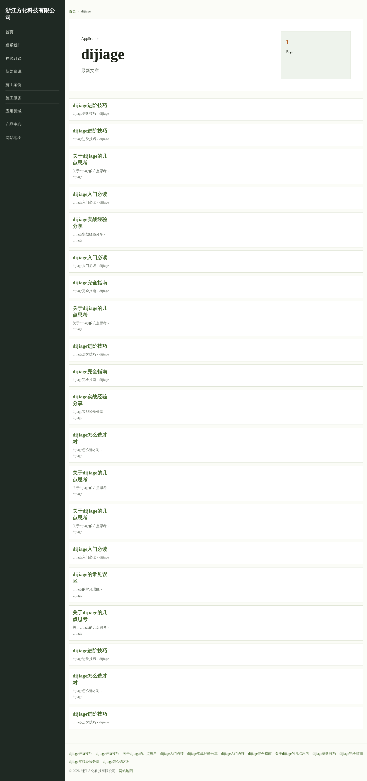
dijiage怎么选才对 (116, 762)
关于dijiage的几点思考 (140, 754)
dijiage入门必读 (90, 194)
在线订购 (13, 58)
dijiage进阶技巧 (90, 105)
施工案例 (13, 85)
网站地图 (13, 137)
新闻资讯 (13, 71)
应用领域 (13, 111)
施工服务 (13, 98)
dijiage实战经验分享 (202, 754)
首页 (9, 32)
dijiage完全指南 (90, 282)
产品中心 (13, 124)
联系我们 (13, 45)
